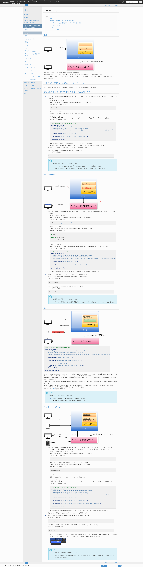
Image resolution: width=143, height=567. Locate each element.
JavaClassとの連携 (29, 86)
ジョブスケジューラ (30, 67)
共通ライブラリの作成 (29, 82)
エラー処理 (28, 58)
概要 (51, 18)
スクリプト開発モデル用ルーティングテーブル (62, 20)
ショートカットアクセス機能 (32, 77)
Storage (27, 62)
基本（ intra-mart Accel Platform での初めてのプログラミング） (32, 21)
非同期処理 (28, 64)
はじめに (26, 17)
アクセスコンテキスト (30, 39)
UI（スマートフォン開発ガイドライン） (33, 54)
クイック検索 (120, 2)
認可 (26, 36)
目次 (26, 5)
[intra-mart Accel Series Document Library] (5, 2)
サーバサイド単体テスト (31, 80)
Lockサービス (28, 71)
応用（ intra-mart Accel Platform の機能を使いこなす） (32, 26)
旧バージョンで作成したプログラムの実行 (32, 89)
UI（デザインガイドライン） (32, 51)
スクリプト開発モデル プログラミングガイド (34, 1)
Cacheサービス (29, 73)
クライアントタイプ (57, 29)
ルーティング (28, 33)
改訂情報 (26, 14)
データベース (28, 45)
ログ (26, 48)
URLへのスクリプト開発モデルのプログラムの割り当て (66, 23)
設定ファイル (28, 30)
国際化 (26, 42)
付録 (25, 93)
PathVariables (56, 25)
